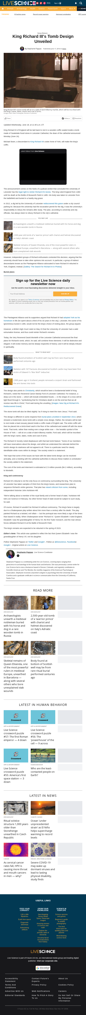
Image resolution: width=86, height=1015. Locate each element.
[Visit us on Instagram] (34, 3)
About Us (63, 978)
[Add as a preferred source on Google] (43, 968)
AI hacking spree (19, 14)
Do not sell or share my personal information (69, 998)
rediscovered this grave (53, 203)
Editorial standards (15, 995)
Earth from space (24, 919)
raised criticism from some (57, 487)
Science (42, 8)
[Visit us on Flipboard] (41, 3)
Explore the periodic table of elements (43, 932)
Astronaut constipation (63, 14)
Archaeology (22, 8)
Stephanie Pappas (34, 48)
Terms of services (34, 299)
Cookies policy (66, 985)
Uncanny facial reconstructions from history (43, 940)
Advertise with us (14, 991)
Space (63, 8)
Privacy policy (39, 985)
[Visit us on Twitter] (30, 3)
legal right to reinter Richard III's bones (35, 192)
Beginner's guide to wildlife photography (61, 921)
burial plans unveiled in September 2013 (59, 417)
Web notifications (41, 991)
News (64, 49)
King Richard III (36, 142)
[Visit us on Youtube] (37, 3)
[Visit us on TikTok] (44, 3)
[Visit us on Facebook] (26, 3)
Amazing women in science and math (43, 925)
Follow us (67, 118)
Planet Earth (53, 8)
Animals (10, 8)
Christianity (29, 391)
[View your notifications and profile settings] (76, 3)
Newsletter (78, 118)
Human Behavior (42, 33)
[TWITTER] (18, 555)
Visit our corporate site (47, 961)
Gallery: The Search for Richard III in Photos (42, 267)
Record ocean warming (40, 14)
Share (9, 118)
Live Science (32, 545)
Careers (62, 991)
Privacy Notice (69, 299)
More (71, 8)
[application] (43, 167)
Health (32, 8)
